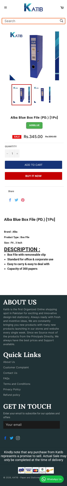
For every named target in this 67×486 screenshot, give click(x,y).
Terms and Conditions (16, 383)
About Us (9, 361)
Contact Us (10, 372)
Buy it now (33, 176)
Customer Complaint (16, 367)
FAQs (6, 378)
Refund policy (11, 394)
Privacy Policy (12, 389)
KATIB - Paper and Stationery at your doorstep (35, 477)
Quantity (11, 146)
